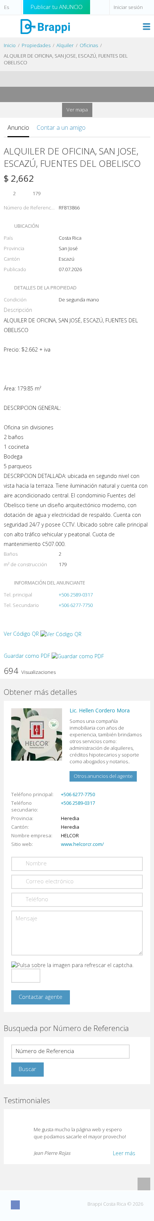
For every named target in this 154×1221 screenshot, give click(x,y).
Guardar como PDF (28, 655)
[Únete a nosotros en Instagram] (29, 1204)
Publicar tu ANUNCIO (57, 6)
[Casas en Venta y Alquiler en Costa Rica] (45, 26)
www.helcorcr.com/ (82, 844)
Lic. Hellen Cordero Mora (100, 710)
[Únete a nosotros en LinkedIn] (56, 1204)
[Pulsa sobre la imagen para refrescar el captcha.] (72, 965)
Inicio (10, 45)
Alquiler (65, 45)
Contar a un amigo (61, 127)
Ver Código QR (21, 633)
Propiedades (36, 45)
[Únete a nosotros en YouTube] (42, 1204)
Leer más (124, 1153)
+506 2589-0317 (76, 594)
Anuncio (18, 127)
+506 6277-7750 (76, 605)
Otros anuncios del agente (103, 776)
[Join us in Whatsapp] (70, 1204)
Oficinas (89, 45)
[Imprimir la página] (70, 79)
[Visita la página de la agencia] (36, 733)
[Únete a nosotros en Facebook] (15, 1204)
